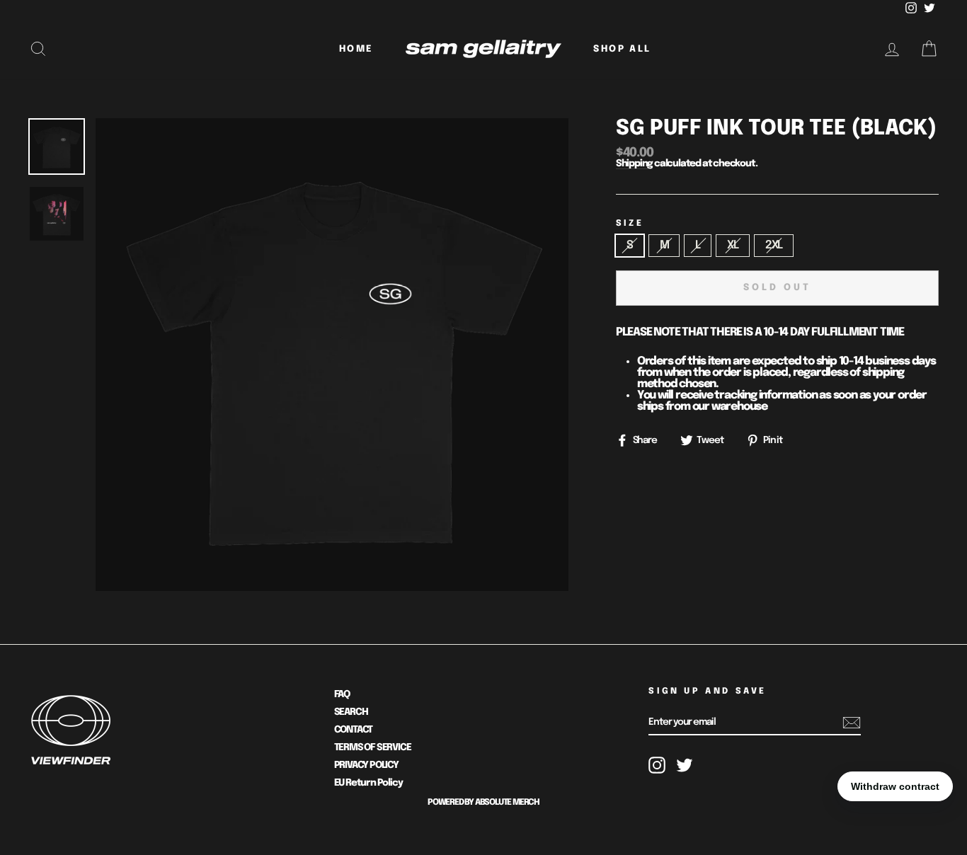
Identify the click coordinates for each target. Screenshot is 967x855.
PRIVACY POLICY (366, 765)
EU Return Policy (368, 783)
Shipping (634, 163)
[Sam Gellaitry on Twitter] (684, 765)
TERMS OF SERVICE (372, 747)
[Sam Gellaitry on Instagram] (656, 765)
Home (356, 49)
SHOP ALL (622, 49)
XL (732, 245)
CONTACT (353, 730)
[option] (332, 354)
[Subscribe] (851, 722)
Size (629, 223)
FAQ (342, 694)
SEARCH (351, 712)
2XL (773, 245)
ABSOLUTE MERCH (507, 802)
